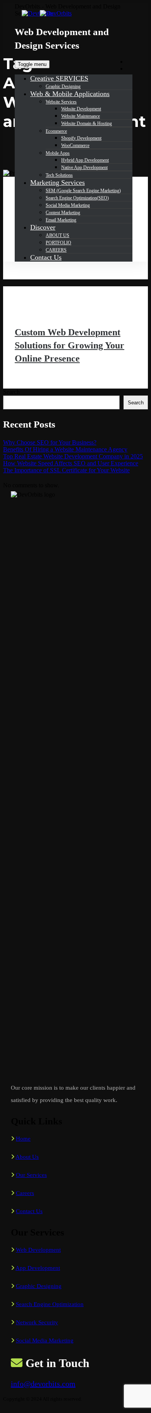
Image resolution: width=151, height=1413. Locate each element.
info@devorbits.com (43, 1383)
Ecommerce (56, 131)
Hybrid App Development (85, 160)
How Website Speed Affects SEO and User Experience (70, 463)
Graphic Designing (63, 86)
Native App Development (84, 167)
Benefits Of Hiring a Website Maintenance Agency (65, 449)
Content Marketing (63, 212)
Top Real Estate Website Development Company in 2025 (73, 456)
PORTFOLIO (58, 242)
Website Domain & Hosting (86, 123)
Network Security (37, 1322)
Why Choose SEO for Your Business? (49, 442)
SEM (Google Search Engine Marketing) (83, 190)
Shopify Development (81, 138)
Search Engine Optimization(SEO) (77, 198)
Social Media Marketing (68, 205)
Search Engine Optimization (50, 1304)
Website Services (61, 102)
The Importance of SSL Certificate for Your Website (66, 470)
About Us (27, 1157)
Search (11, 392)
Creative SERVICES (59, 78)
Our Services (31, 1175)
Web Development (38, 1250)
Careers (25, 1193)
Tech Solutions (59, 175)
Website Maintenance (80, 116)
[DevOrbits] (53, 13)
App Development (37, 1268)
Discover (42, 227)
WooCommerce (75, 145)
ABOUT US (57, 235)
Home (23, 1139)
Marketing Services (57, 182)
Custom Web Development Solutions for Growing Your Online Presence (69, 345)
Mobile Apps (58, 153)
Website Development (81, 109)
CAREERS (56, 250)
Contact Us (46, 257)
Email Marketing (61, 220)
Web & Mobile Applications (70, 94)
